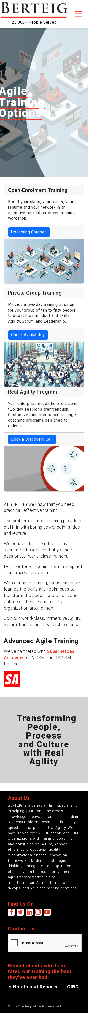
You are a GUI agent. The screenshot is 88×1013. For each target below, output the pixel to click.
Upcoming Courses (29, 232)
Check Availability (28, 334)
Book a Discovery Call (32, 439)
